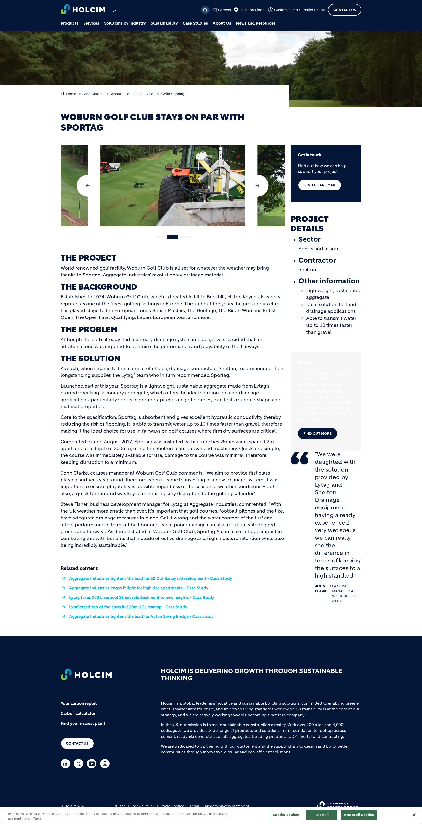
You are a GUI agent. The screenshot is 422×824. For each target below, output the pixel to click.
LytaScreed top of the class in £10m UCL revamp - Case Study (128, 606)
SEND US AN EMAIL (319, 185)
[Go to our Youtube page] (93, 763)
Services (91, 23)
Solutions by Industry (125, 23)
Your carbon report (79, 703)
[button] (88, 186)
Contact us (77, 743)
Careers (224, 10)
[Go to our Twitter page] (80, 763)
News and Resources (255, 23)
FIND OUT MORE (317, 433)
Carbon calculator (78, 713)
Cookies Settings (286, 815)
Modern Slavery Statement (227, 806)
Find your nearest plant (83, 723)
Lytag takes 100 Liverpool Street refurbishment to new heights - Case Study (141, 597)
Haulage (119, 806)
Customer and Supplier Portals (300, 10)
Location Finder (252, 10)
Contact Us (344, 10)
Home (71, 94)
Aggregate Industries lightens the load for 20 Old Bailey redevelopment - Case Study (150, 578)
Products (69, 23)
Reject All (321, 815)
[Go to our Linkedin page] (67, 763)
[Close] (414, 815)
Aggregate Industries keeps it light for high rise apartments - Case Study (138, 587)
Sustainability (164, 23)
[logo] (83, 10)
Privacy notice (172, 806)
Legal (194, 806)
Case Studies (195, 23)
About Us (222, 23)
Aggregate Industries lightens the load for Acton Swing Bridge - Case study (141, 616)
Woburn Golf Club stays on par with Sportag (147, 94)
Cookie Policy (143, 806)
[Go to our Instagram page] (106, 763)
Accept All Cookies (359, 815)
